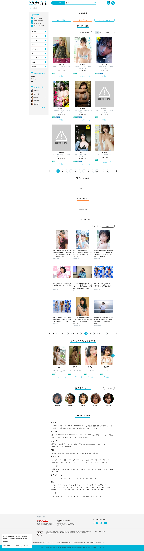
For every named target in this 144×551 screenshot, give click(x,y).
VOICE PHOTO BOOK (89, 444)
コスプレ (56, 453)
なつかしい (86, 469)
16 (77, 333)
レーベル (34, 36)
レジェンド (69, 489)
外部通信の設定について (79, 542)
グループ (72, 478)
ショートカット (87, 460)
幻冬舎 (94, 426)
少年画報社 (55, 428)
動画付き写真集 (78, 444)
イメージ (34, 53)
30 (107, 171)
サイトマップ (107, 542)
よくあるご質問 (90, 542)
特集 (32, 81)
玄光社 (90, 426)
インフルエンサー (103, 487)
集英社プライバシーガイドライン (48, 542)
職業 (33, 62)
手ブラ (56, 496)
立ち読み (61, 76)
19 (90, 333)
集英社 (99, 426)
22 (103, 333)
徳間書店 (65, 428)
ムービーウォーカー (93, 428)
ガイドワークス (61, 426)
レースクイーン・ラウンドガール (63, 487)
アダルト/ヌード (98, 489)
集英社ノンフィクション (72, 437)
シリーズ (34, 40)
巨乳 (68, 460)
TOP (30, 8)
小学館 (110, 426)
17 (81, 333)
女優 (76, 485)
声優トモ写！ (55, 446)
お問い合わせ (99, 542)
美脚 (98, 460)
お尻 (76, 460)
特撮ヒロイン (57, 489)
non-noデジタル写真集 (106, 435)
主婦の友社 (104, 426)
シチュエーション (37, 57)
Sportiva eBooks (83, 437)
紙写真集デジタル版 (57, 444)
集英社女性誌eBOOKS (58, 437)
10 (97, 171)
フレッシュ (66, 462)
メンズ (81, 496)
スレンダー (57, 460)
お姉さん (66, 469)
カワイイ (97, 469)
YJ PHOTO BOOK (70, 435)
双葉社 (85, 428)
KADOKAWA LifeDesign (80, 426)
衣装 (33, 44)
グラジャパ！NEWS (39, 25)
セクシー (108, 469)
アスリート (88, 489)
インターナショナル (92, 462)
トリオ (63, 478)
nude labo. (68, 446)
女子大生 (103, 485)
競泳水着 (74, 453)
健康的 (56, 462)
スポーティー (78, 462)
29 (103, 171)
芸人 (79, 489)
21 (99, 333)
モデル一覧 (42, 107)
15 (73, 333)
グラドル (57, 485)
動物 (89, 496)
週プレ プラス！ (38, 23)
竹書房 (60, 428)
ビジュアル (35, 49)
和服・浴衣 (94, 453)
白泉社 (75, 428)
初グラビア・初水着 (68, 496)
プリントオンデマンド (103, 444)
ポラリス (62, 446)
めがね (84, 453)
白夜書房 (79, 428)
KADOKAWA (70, 426)
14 (68, 333)
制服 (65, 453)
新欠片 (70, 428)
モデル (85, 485)
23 (107, 333)
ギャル (105, 462)
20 (94, 333)
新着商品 (33, 76)
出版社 (34, 31)
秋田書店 (54, 426)
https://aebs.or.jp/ (49, 533)
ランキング (33, 79)
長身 (106, 460)
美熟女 (75, 469)
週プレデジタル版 (38, 20)
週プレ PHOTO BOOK (58, 435)
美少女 (56, 469)
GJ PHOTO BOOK (81, 435)
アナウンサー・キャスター (85, 487)
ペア (55, 478)
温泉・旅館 (91, 478)
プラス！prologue (68, 444)
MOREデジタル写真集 (93, 435)
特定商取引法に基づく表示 (64, 542)
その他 (34, 66)
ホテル (81, 478)
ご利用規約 (36, 542)
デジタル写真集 (38, 18)
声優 (94, 485)
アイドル (67, 485)
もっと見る (109, 388)
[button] (113, 355)
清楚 (55, 471)
